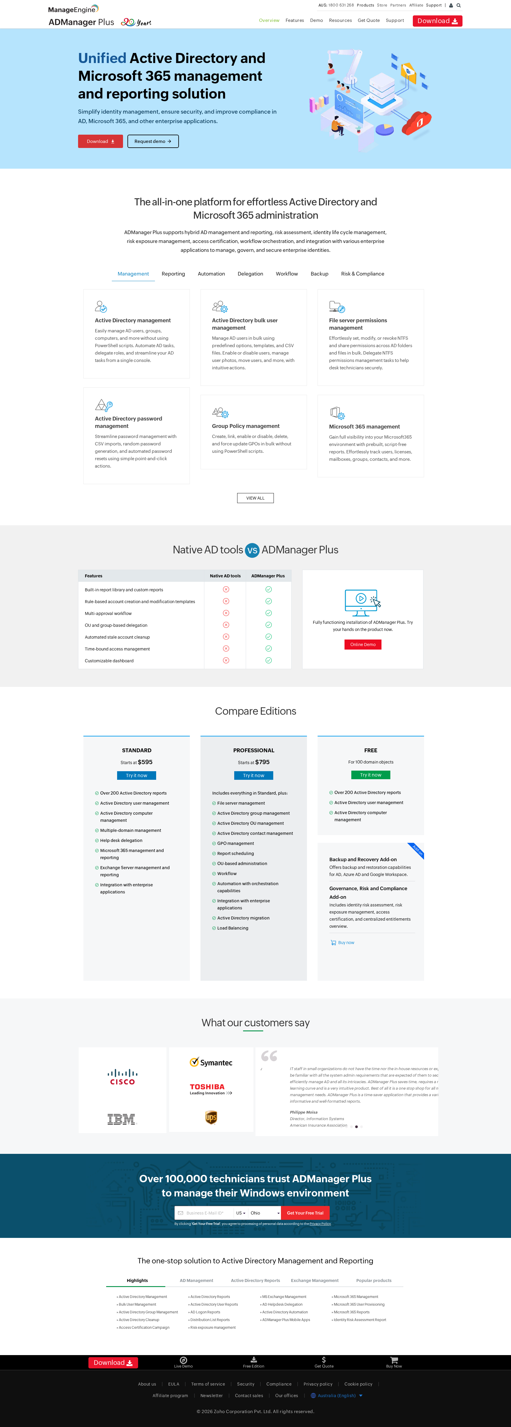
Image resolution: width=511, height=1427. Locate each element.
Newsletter (211, 1396)
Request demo (150, 141)
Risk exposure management (213, 1327)
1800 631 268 (336, 5)
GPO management (235, 843)
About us (147, 1384)
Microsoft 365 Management (356, 1297)
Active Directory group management (253, 813)
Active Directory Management (143, 1297)
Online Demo (363, 644)
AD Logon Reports (205, 1312)
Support (395, 20)
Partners (398, 5)
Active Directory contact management (255, 833)
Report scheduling (235, 853)
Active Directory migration (243, 918)
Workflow (227, 873)
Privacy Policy (320, 1223)
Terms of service (208, 1384)
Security (245, 1384)
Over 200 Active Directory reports (133, 793)
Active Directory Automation (285, 1312)
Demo (316, 20)
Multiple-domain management (130, 830)
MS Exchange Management (284, 1297)
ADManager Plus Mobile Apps (286, 1320)
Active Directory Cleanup (139, 1320)
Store (382, 5)
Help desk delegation (121, 840)
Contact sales (249, 1396)
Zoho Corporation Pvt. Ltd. (243, 1411)
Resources (340, 20)
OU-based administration (242, 863)
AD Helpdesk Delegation (282, 1304)
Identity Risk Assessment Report (360, 1320)
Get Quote (369, 20)
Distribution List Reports (210, 1320)
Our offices (286, 1396)
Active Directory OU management (250, 823)
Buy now (346, 942)
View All (255, 498)
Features (295, 20)
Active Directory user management (134, 803)
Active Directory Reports (210, 1297)
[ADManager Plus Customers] (122, 1077)
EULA (173, 1384)
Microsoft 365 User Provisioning (359, 1304)
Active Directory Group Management (148, 1312)
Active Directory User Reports (214, 1304)
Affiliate (416, 5)
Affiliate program (170, 1396)
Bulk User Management (137, 1304)
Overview (269, 20)
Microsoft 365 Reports (352, 1312)
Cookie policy (359, 1384)
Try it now (136, 775)
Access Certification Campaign (144, 1327)
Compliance (279, 1384)
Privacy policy (318, 1384)
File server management (241, 803)
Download (435, 21)
